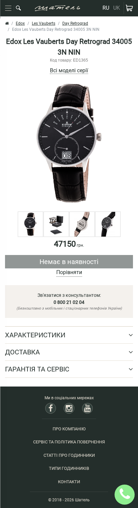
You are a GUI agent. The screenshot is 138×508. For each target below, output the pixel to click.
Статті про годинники (69, 455)
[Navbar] (8, 8)
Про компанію (69, 428)
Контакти (69, 481)
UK (116, 8)
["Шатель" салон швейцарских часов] (57, 8)
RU (105, 8)
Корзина (129, 8)
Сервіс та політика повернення (69, 441)
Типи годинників (69, 468)
